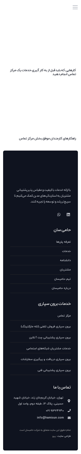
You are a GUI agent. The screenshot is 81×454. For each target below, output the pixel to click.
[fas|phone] (67, 411)
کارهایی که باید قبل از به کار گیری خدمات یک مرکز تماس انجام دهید (43, 72)
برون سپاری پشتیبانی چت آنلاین (50, 338)
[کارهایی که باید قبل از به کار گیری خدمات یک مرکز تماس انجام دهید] (40, 22)
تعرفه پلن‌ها (63, 242)
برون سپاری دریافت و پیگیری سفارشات (46, 359)
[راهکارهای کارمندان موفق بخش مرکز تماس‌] (40, 84)
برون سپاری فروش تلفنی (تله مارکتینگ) (46, 327)
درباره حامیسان (61, 288)
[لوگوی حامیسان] (12, 7)
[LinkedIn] (68, 214)
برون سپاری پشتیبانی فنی (54, 370)
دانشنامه (65, 260)
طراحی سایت (64, 436)
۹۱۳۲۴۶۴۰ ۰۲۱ (55, 411)
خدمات (66, 251)
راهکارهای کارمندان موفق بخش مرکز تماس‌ (47, 138)
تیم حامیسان (62, 279)
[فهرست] (75, 7)
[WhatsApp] (59, 214)
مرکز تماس (64, 316)
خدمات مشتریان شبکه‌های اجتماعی (48, 349)
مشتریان (65, 270)
